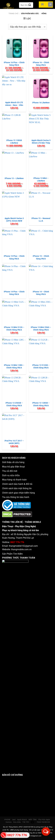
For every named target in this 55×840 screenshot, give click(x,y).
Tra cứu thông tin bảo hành (15, 497)
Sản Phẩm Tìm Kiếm (12, 553)
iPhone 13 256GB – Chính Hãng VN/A (14, 404)
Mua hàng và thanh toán (14, 479)
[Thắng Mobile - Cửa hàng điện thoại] (10, 6)
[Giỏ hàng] (42, 4)
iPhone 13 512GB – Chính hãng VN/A (41, 366)
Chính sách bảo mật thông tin (17, 488)
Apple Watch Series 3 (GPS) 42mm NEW (14, 219)
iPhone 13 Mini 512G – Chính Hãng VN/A (14, 328)
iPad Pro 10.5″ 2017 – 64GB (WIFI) (14, 442)
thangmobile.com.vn (21, 549)
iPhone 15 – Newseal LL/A (40, 219)
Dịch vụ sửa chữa (11, 475)
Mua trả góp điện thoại (13, 466)
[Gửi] (30, 5)
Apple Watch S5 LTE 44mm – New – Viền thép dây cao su (14, 105)
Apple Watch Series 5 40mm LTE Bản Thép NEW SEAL (40, 143)
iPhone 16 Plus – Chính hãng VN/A (14, 63)
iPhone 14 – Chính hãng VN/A (41, 293)
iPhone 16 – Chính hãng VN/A (41, 63)
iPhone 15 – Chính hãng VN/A (41, 257)
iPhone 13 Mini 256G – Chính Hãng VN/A (41, 328)
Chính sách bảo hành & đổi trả (17, 484)
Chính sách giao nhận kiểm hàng (19, 492)
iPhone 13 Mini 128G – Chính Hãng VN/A (14, 366)
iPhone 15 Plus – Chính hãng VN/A (14, 257)
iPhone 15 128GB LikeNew (14, 141)
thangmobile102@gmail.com (23, 546)
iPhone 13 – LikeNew (14, 178)
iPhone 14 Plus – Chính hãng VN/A (14, 293)
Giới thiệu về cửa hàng (13, 462)
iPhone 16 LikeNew (41, 102)
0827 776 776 (17, 542)
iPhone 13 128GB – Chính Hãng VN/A (41, 404)
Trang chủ (13, 13)
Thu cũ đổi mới (9, 471)
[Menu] (50, 4)
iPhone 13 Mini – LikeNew (41, 179)
